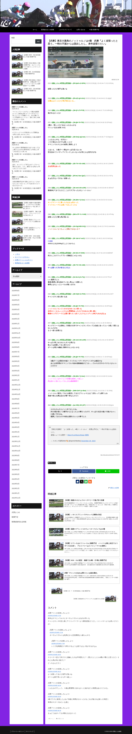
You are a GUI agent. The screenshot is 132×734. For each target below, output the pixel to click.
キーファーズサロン (22, 257)
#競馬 (87, 435)
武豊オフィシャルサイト (24, 260)
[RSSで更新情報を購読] (90, 481)
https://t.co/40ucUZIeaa (75, 435)
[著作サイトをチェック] (77, 481)
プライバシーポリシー (17, 731)
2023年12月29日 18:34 (54, 685)
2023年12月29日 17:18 (56, 632)
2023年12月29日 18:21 (54, 671)
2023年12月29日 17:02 (54, 615)
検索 (13, 38)
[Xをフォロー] (82, 481)
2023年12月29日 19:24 (54, 696)
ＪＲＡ (17, 254)
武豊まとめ (52, 462)
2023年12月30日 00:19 (54, 710)
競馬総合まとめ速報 (22, 263)
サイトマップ (29, 731)
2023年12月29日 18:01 (54, 654)
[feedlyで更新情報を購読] (86, 481)
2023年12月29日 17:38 (58, 643)
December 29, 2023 (88, 441)
